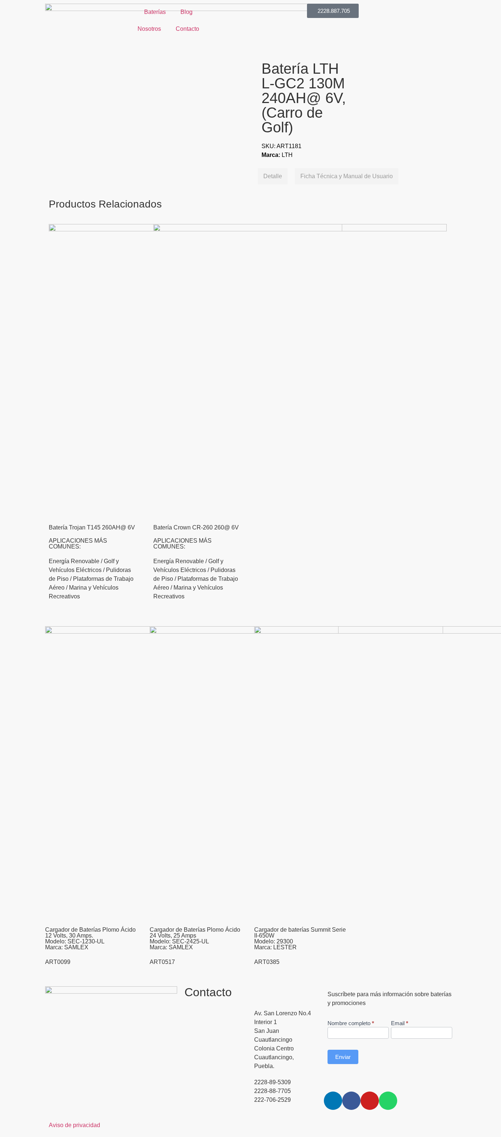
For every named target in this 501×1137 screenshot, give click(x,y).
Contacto (187, 29)
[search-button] (212, 7)
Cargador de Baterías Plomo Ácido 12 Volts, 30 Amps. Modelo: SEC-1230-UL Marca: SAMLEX (90, 938)
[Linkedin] (333, 1101)
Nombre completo (351, 1023)
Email (399, 1023)
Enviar (343, 1057)
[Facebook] (351, 1101)
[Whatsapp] (388, 1101)
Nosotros (149, 29)
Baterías (155, 12)
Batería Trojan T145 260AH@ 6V (92, 527)
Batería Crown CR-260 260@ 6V (196, 527)
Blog (186, 12)
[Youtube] (370, 1101)
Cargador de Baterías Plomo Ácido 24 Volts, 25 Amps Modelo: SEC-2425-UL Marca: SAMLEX (195, 938)
